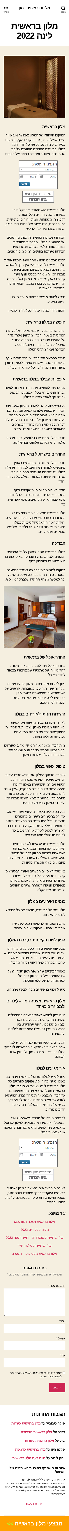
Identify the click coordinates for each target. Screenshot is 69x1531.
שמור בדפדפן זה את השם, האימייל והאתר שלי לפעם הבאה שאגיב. (36, 1374)
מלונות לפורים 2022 (34, 1229)
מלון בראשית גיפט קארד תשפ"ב (34, 1254)
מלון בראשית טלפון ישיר (34, 1245)
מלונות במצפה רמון (34, 8)
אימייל (60, 1338)
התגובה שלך (56, 1285)
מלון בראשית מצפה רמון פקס (34, 1222)
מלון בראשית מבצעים (36, 1432)
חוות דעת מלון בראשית (28, 1458)
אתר (62, 1355)
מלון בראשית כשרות (25, 1423)
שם (62, 1321)
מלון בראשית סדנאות (30, 1449)
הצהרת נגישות (35, 1504)
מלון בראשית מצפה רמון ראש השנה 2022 (34, 1237)
